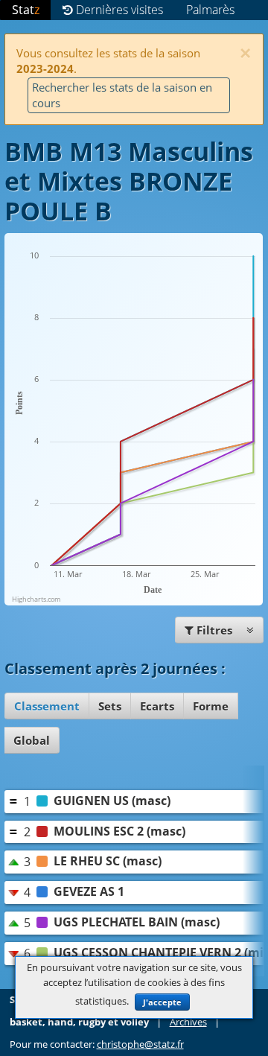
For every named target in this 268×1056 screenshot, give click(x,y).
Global (31, 740)
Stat (25, 9)
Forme (211, 706)
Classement (47, 706)
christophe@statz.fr (140, 1044)
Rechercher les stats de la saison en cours (122, 95)
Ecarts (157, 706)
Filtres (214, 630)
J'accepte (162, 1002)
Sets (109, 706)
